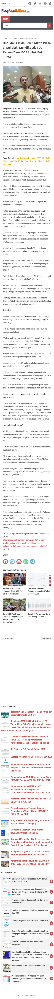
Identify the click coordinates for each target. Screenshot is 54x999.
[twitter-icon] (35, 3)
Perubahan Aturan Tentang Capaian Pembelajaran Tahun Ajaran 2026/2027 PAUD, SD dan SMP (29, 811)
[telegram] (32, 561)
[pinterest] (19, 561)
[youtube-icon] (45, 3)
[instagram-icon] (40, 3)
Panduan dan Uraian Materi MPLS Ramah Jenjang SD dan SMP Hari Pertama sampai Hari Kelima (30, 767)
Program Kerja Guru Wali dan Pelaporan (28, 965)
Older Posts (46, 639)
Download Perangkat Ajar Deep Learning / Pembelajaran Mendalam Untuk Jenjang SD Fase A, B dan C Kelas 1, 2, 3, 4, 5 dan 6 (31, 842)
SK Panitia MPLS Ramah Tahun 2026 (27, 749)
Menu (5, 19)
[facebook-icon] (30, 3)
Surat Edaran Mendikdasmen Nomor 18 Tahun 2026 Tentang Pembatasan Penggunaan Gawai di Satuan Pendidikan (29, 739)
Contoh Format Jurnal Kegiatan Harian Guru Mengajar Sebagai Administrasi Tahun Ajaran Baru (30, 933)
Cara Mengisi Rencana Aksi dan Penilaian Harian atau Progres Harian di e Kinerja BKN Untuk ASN (30, 892)
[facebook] (5, 561)
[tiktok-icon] (50, 3)
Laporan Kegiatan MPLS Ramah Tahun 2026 (31, 757)
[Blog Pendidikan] (15, 11)
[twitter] (12, 561)
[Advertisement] (27, 676)
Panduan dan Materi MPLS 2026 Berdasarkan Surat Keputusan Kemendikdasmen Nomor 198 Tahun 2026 (30, 789)
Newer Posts (8, 639)
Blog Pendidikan (30, 995)
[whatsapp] (25, 561)
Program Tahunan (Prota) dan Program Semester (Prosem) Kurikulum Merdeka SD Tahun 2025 (29, 978)
